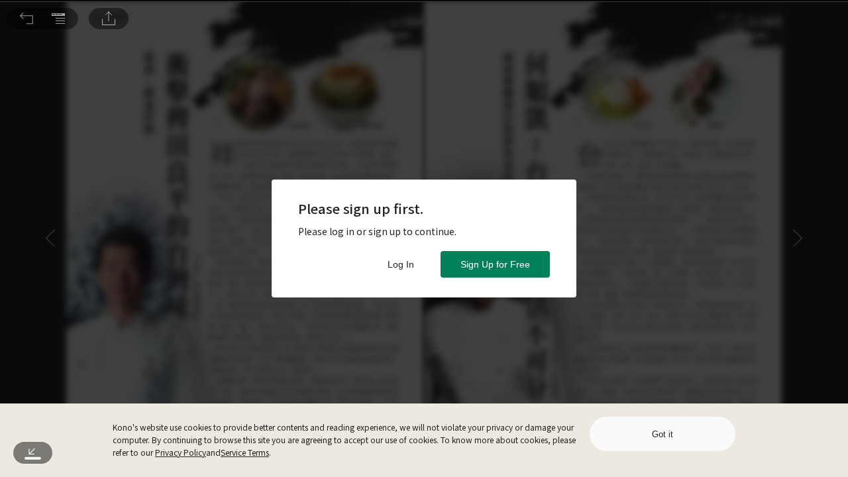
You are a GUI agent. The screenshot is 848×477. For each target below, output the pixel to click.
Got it (662, 434)
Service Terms (245, 452)
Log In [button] (401, 264)
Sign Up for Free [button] (495, 264)
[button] (26, 18)
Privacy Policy (180, 452)
